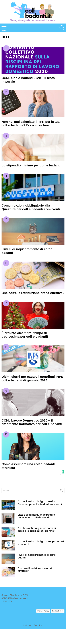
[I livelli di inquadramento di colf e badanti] (33, 231)
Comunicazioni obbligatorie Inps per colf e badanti (41, 543)
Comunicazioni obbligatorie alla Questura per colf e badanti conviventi (31, 207)
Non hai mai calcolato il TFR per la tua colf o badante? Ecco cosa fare (31, 123)
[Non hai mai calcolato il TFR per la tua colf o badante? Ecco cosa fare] (33, 103)
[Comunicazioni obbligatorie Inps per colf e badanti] (8, 545)
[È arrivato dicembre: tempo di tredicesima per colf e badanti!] (33, 315)
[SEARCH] (62, 28)
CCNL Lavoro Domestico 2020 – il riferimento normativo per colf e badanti (32, 422)
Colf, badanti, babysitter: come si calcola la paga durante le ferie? (37, 529)
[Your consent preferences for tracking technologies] (63, 472)
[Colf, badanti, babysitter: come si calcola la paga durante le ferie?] (8, 532)
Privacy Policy (43, 611)
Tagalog (38, 625)
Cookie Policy (57, 611)
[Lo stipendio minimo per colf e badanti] (33, 147)
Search (61, 491)
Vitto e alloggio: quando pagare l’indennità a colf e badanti (36, 516)
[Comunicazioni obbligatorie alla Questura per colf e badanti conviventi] (33, 187)
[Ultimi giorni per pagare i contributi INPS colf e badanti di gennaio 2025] (33, 359)
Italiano (27, 625)
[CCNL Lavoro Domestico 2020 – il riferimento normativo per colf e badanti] (33, 402)
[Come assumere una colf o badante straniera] (33, 446)
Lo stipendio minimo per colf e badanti (31, 165)
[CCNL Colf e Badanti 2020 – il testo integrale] (33, 60)
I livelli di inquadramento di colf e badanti (37, 556)
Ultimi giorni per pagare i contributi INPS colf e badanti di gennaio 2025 (32, 378)
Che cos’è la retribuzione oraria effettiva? (33, 293)
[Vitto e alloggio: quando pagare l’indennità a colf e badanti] (8, 518)
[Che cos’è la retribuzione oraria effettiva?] (33, 275)
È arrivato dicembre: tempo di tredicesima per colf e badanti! (25, 334)
